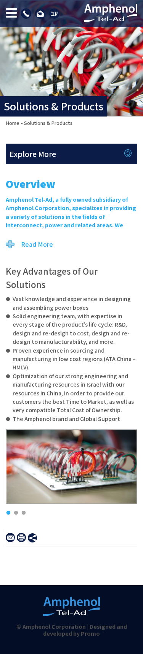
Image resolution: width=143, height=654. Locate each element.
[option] (71, 469)
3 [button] (22, 511)
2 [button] (14, 511)
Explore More (33, 154)
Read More (37, 244)
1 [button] (6, 511)
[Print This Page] (21, 537)
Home (12, 123)
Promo (90, 634)
